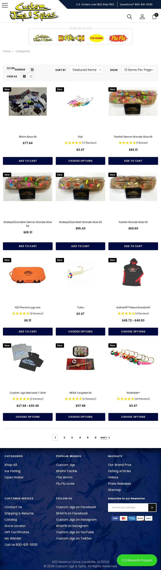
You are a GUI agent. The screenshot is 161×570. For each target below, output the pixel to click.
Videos (113, 477)
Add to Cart (28, 160)
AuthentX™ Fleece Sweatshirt (133, 307)
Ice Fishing (12, 471)
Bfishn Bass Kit (28, 136)
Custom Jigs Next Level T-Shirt (28, 392)
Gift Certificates (17, 532)
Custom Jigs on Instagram (76, 519)
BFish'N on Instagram (72, 526)
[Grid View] (24, 76)
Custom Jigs (65, 465)
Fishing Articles (119, 471)
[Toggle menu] (5, 5)
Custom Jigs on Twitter (74, 538)
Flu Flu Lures (65, 483)
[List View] (30, 76)
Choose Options (80, 160)
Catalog (11, 519)
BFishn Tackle (66, 471)
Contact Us (13, 507)
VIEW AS (12, 76)
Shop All (11, 465)
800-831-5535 (144, 4)
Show (114, 70)
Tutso (80, 307)
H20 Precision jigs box (27, 307)
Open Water (14, 477)
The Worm (64, 477)
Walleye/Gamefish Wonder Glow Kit (80, 222)
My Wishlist (13, 538)
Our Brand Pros (119, 465)
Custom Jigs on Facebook (76, 507)
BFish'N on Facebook (72, 513)
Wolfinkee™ (133, 392)
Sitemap (114, 490)
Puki (80, 136)
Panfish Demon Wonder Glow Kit (133, 136)
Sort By (60, 70)
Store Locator (15, 526)
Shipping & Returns (19, 513)
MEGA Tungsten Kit (80, 392)
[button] (80, 143)
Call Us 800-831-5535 (21, 544)
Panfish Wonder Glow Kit (133, 222)
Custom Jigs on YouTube (75, 532)
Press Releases (119, 483)
